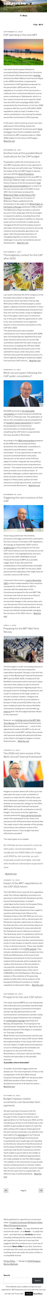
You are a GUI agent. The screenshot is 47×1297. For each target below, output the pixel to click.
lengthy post (9, 548)
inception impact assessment (19, 423)
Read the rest (9, 141)
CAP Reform (15, 3)
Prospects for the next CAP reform (22, 997)
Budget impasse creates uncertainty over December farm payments (21, 1102)
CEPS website (30, 949)
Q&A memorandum (26, 441)
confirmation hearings (15, 1021)
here (40, 129)
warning (21, 1135)
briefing (37, 75)
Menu (25, 16)
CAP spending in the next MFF (20, 34)
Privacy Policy (10, 1261)
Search (7, 1275)
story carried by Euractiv (31, 815)
